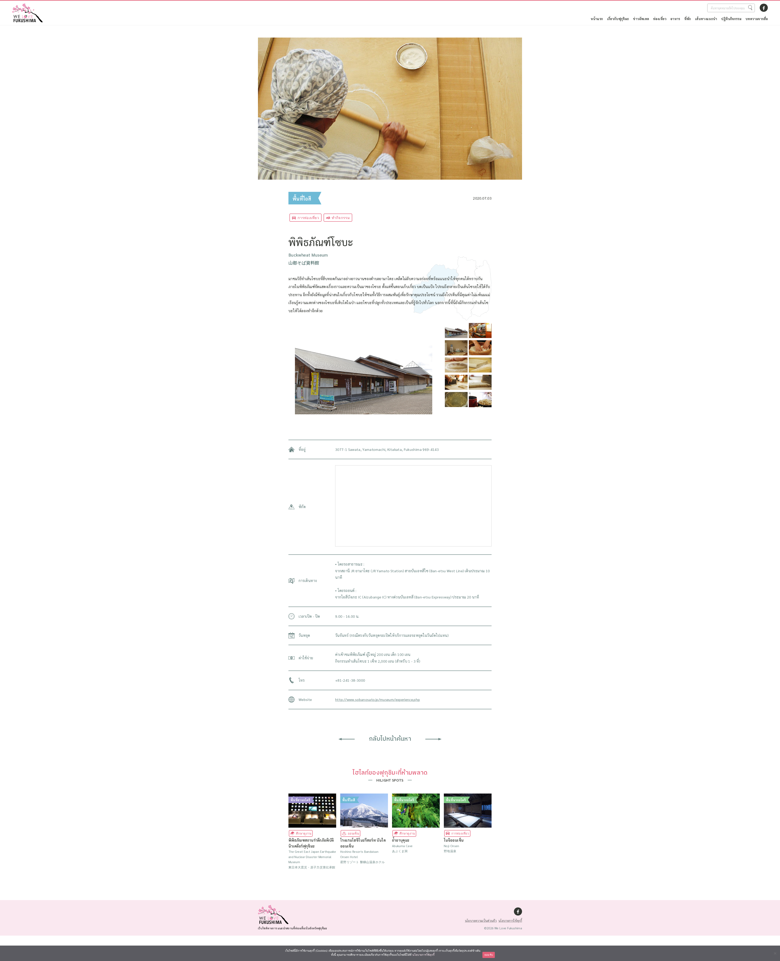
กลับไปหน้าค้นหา (390, 739)
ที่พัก (687, 19)
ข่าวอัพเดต (641, 19)
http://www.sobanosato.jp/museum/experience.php (377, 699)
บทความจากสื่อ (756, 19)
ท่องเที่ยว (659, 19)
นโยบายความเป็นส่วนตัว (481, 920)
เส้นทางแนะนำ (706, 19)
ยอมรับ (488, 954)
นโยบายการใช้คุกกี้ (510, 920)
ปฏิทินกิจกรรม (731, 19)
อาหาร (675, 19)
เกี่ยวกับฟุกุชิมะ (618, 19)
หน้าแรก (597, 19)
